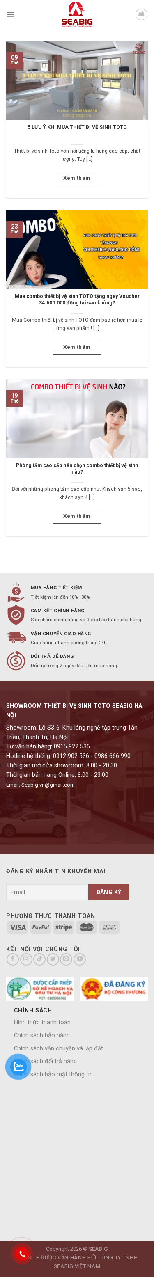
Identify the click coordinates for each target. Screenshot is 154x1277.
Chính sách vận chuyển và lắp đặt (58, 1048)
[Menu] (10, 14)
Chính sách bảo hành (42, 1035)
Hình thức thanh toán (42, 1022)
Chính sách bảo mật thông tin (53, 1074)
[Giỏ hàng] (141, 15)
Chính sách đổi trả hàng (45, 1061)
